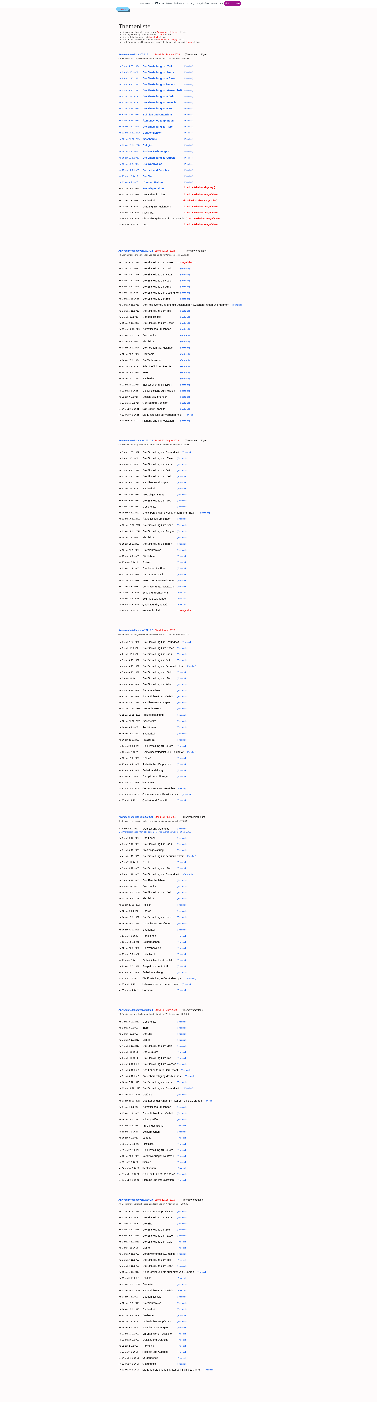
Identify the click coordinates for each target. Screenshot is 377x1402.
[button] (129, 188)
